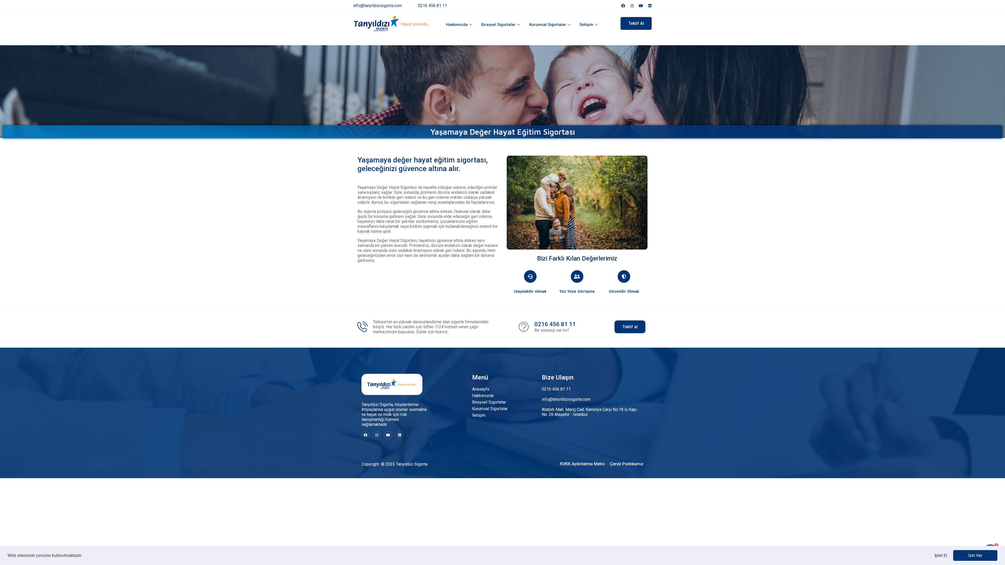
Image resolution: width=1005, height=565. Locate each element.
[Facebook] (623, 6)
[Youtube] (641, 6)
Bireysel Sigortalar (498, 24)
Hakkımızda (457, 24)
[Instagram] (632, 6)
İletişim (586, 24)
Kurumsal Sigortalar (547, 24)
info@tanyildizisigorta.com (377, 5)
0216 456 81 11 (432, 5)
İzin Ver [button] (975, 555)
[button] (84, 556)
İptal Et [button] (941, 555)
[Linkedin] (650, 6)
